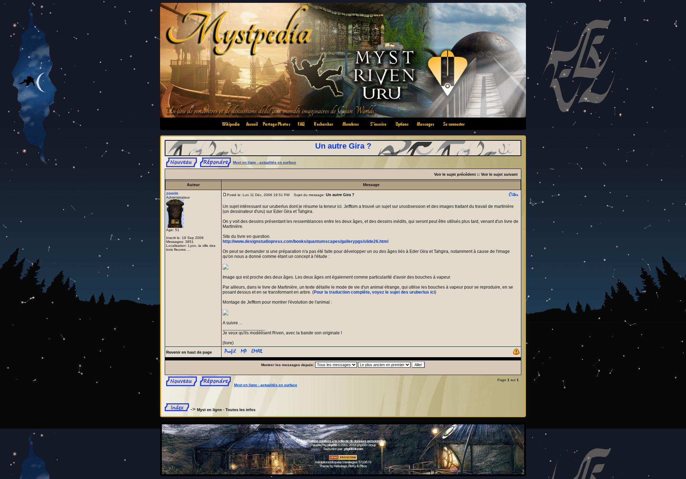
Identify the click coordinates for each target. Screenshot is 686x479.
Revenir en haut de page (189, 352)
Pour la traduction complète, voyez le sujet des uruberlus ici (374, 292)
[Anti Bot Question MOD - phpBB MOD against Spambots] (343, 459)
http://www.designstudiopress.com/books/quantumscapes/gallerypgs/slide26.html (305, 241)
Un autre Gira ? (343, 145)
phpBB (332, 445)
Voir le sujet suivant (499, 174)
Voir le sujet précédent (455, 174)
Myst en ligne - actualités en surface (264, 162)
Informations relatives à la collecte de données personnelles (343, 441)
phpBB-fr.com (353, 449)
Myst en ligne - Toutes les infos (226, 410)
